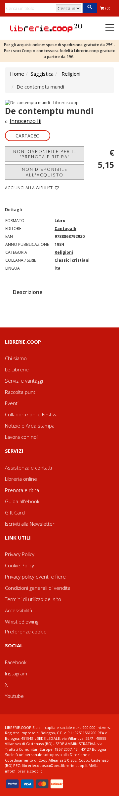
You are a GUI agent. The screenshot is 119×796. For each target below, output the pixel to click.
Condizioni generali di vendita (37, 588)
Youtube (14, 696)
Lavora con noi (21, 437)
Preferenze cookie (26, 631)
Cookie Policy (19, 565)
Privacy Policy (19, 554)
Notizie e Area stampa (30, 425)
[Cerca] (89, 8)
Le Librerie (17, 369)
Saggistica (42, 73)
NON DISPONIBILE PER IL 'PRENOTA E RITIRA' (44, 154)
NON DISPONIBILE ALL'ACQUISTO (44, 171)
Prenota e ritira (22, 490)
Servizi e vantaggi (24, 380)
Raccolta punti (20, 392)
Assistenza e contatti (28, 467)
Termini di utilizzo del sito (33, 599)
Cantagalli (65, 228)
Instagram (16, 673)
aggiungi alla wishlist (29, 188)
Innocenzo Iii (25, 121)
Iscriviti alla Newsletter (30, 523)
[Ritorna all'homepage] (46, 27)
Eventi (12, 403)
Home (17, 73)
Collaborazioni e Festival (32, 414)
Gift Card (15, 512)
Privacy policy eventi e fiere (35, 576)
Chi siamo (16, 358)
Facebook (15, 662)
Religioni (70, 73)
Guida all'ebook (22, 501)
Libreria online (21, 478)
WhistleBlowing (21, 621)
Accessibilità (18, 610)
